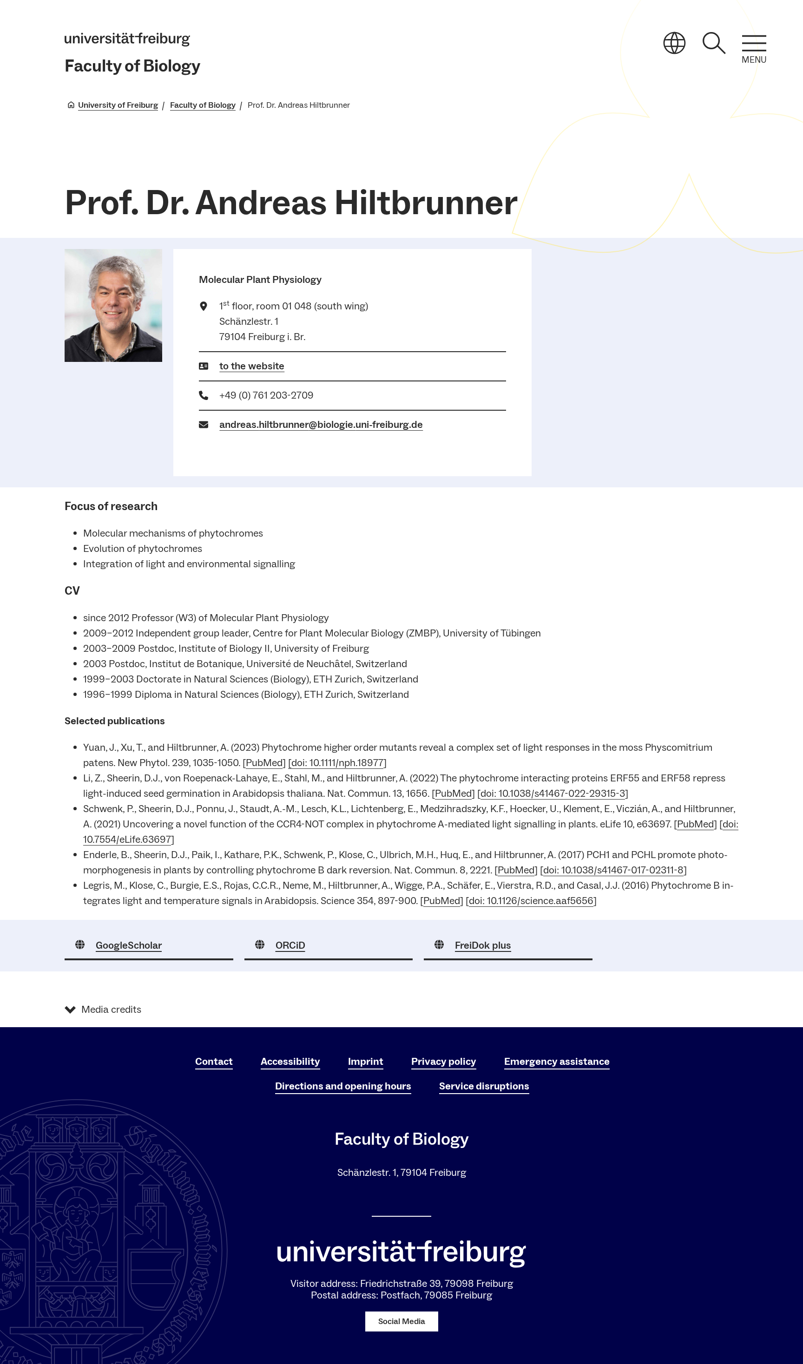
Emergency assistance (557, 1061)
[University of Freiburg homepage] (127, 39)
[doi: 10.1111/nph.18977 (335, 762)
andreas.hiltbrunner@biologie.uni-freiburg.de (321, 424)
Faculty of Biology (132, 66)
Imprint (365, 1061)
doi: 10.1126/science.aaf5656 (531, 900)
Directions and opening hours (343, 1086)
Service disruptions (484, 1086)
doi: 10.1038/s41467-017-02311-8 (613, 870)
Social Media (401, 1321)
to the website (251, 366)
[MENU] (754, 43)
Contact (214, 1061)
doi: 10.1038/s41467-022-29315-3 (552, 793)
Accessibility (290, 1061)
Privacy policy (443, 1061)
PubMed (264, 762)
